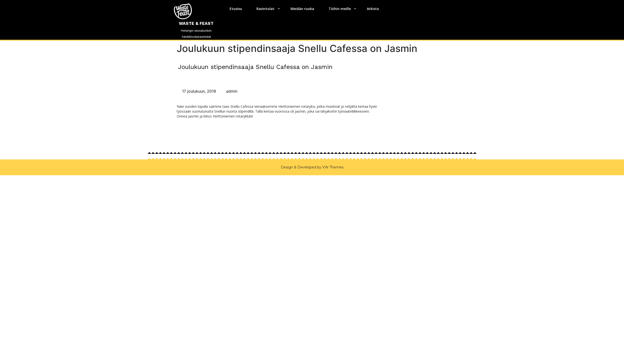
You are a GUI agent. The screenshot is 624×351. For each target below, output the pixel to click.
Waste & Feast (196, 23)
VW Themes (332, 167)
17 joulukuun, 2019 (198, 91)
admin (231, 91)
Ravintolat (265, 8)
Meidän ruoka (302, 8)
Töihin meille (340, 8)
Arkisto (373, 8)
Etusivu (236, 8)
